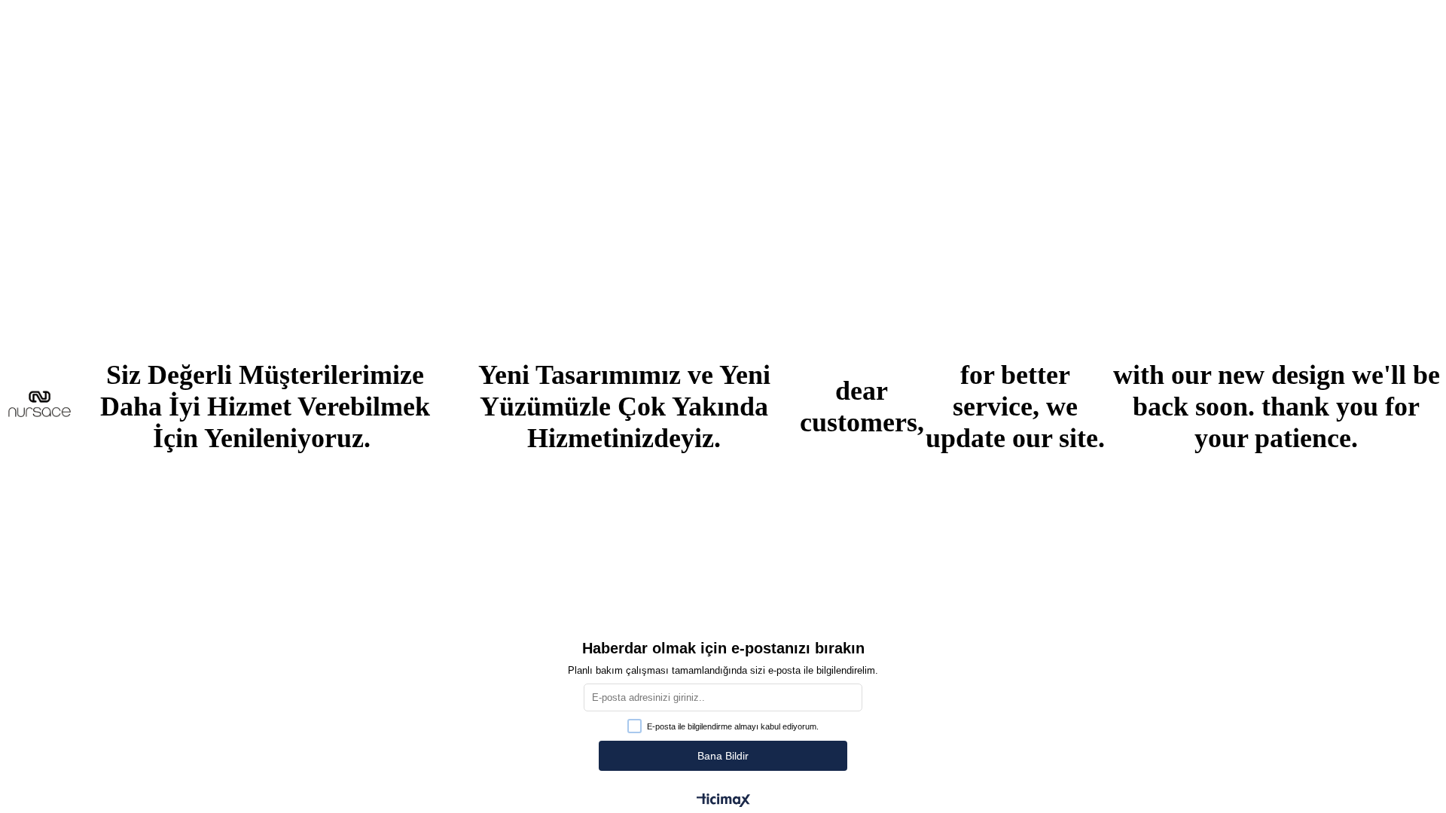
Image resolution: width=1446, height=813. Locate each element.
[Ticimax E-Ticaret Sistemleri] (723, 801)
